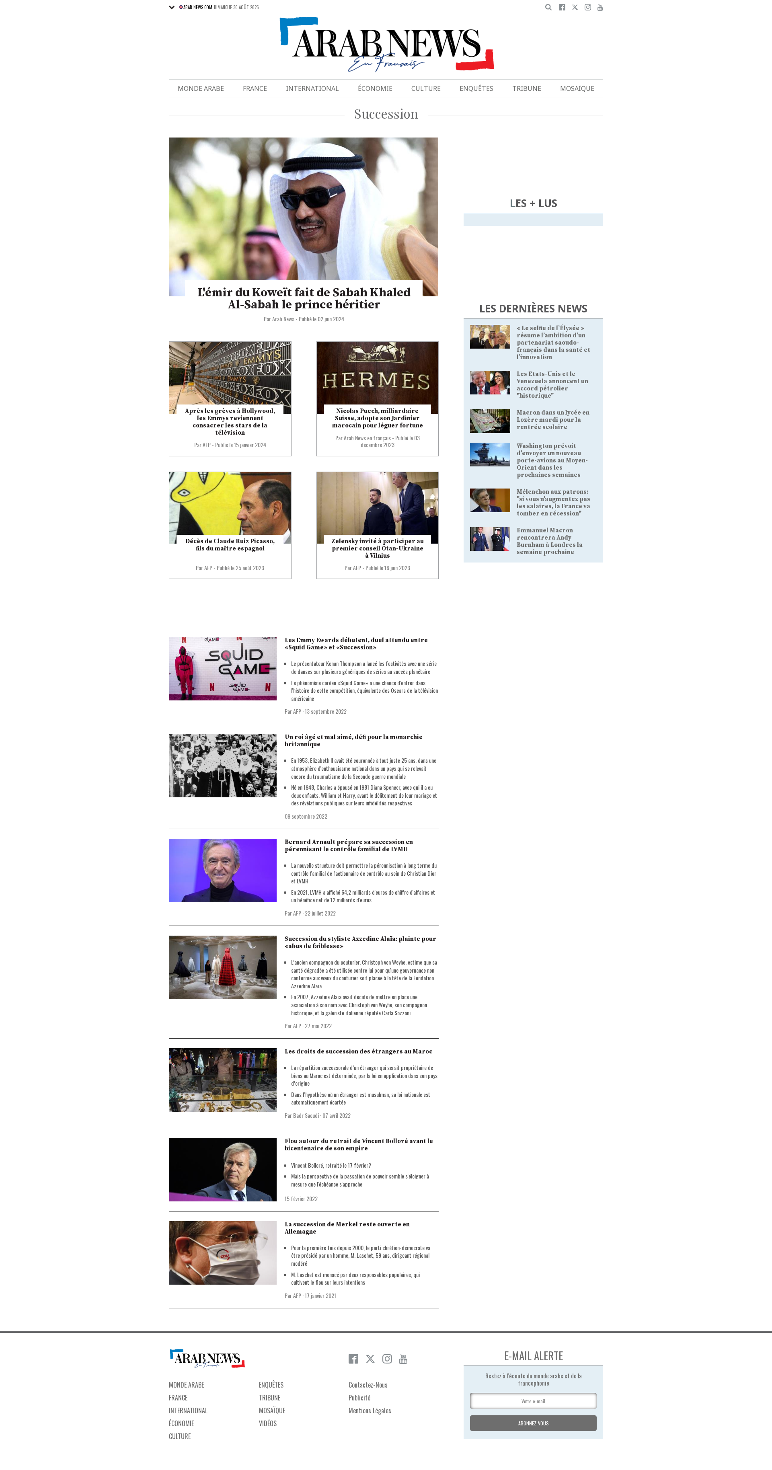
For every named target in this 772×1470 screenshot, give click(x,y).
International (312, 88)
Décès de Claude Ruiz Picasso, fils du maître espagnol (230, 545)
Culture (426, 88)
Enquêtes (476, 88)
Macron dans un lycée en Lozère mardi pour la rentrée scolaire (553, 420)
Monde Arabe (201, 88)
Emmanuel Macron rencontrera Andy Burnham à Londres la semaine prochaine (550, 541)
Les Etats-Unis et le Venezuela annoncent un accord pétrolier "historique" (552, 385)
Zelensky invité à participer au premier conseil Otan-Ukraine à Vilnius (377, 549)
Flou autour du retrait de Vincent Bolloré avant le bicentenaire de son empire (359, 1144)
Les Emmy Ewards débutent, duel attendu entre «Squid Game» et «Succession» (356, 643)
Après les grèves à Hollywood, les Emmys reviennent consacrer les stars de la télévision (230, 422)
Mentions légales (370, 1410)
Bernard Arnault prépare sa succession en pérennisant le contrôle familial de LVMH (349, 845)
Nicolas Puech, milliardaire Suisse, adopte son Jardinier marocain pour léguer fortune (377, 418)
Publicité (359, 1397)
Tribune (526, 88)
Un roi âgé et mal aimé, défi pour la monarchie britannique (354, 740)
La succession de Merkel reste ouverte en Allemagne (347, 1228)
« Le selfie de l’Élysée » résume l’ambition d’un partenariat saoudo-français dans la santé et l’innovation (553, 342)
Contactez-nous (368, 1385)
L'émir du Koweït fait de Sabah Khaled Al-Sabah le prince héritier (304, 298)
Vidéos (268, 1423)
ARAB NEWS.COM (197, 7)
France (255, 88)
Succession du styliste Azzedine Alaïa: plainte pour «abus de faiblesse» (360, 942)
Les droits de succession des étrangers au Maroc (358, 1051)
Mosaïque (577, 88)
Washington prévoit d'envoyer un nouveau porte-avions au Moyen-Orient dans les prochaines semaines (552, 460)
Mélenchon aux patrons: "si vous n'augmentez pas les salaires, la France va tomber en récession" (553, 502)
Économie (375, 88)
